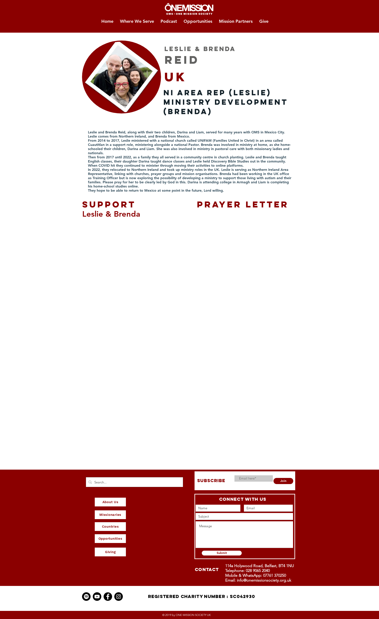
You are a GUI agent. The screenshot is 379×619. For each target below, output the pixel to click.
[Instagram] (118, 596)
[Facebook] (108, 596)
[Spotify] (86, 596)
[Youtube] (97, 596)
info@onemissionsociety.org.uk (264, 580)
